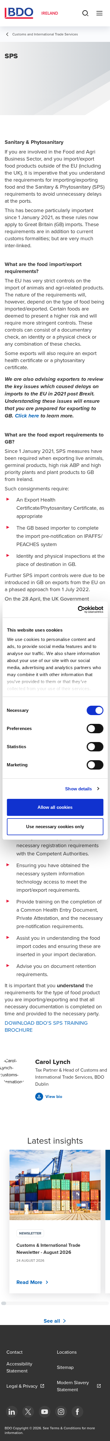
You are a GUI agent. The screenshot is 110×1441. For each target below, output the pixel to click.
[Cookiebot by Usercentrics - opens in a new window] (78, 609)
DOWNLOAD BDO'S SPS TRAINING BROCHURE (46, 1026)
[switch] (95, 728)
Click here (27, 416)
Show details (78, 788)
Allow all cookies (55, 807)
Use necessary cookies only (55, 826)
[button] (48, 1097)
